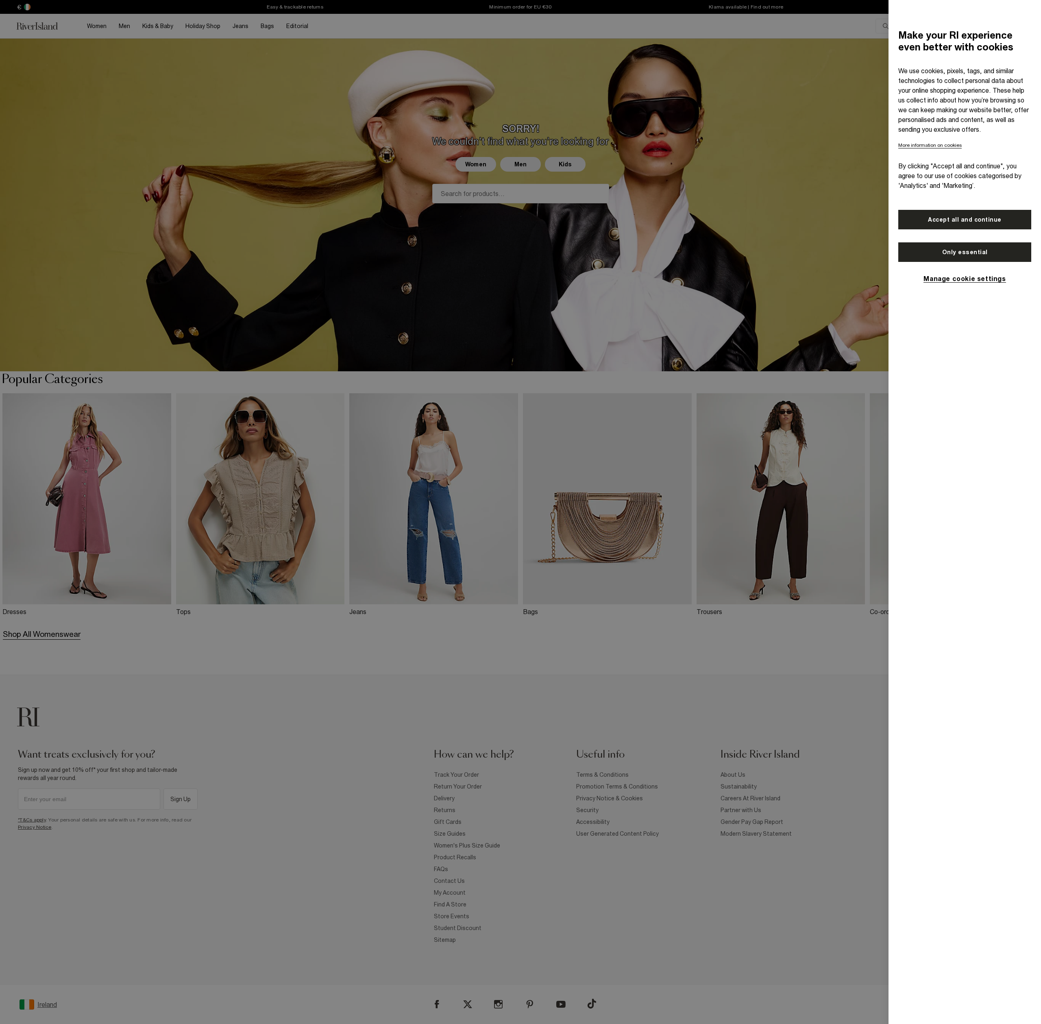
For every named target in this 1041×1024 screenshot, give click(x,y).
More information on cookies (930, 145)
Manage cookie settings (964, 278)
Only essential (965, 252)
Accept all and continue (965, 219)
